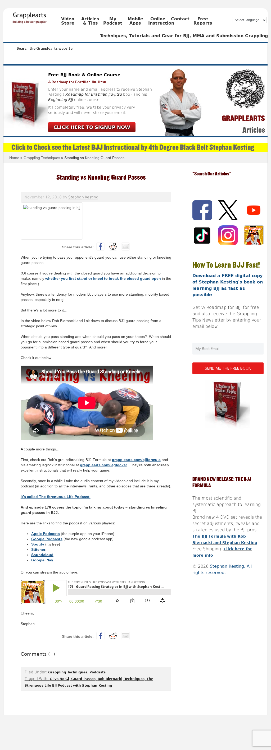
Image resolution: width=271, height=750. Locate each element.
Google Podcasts (46, 539)
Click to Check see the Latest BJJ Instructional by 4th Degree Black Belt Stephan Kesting (132, 147)
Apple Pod (40, 534)
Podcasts (97, 672)
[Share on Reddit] (113, 246)
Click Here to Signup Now (91, 127)
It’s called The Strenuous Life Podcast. (56, 497)
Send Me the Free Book (228, 368)
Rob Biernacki (110, 679)
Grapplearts (37, 16)
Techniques (134, 679)
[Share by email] (125, 246)
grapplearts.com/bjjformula (136, 460)
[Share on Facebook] (100, 246)
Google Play (42, 560)
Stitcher (38, 549)
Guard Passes (83, 679)
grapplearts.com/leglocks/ (103, 465)
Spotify (37, 544)
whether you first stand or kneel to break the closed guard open (103, 278)
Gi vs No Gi (59, 679)
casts (55, 534)
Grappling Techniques (67, 672)
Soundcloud (42, 555)
